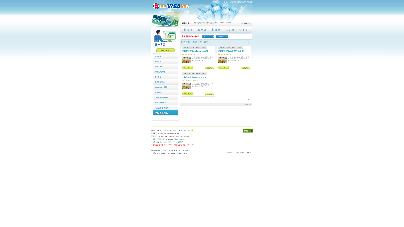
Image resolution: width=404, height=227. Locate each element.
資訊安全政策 (173, 150)
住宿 (243, 29)
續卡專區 (158, 77)
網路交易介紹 (160, 71)
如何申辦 (158, 61)
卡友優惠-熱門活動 (162, 107)
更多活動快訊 (246, 23)
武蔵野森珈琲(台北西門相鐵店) (231, 51)
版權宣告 (164, 150)
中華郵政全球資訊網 (229, 2)
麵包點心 (198, 47)
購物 (216, 29)
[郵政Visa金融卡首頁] (171, 6)
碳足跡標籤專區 (160, 102)
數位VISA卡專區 (161, 87)
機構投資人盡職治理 (184, 150)
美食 (188, 29)
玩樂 (230, 29)
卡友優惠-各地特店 (162, 113)
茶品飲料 (191, 47)
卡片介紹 (158, 56)
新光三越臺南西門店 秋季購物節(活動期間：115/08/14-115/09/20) (212, 23)
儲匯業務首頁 (241, 2)
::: (152, 14)
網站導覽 (250, 2)
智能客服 (153, 142)
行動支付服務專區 (161, 97)
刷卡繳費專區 (160, 82)
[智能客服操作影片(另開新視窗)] (157, 142)
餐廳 (203, 47)
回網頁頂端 (247, 104)
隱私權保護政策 (155, 150)
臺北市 (186, 47)
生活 (202, 29)
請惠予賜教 (187, 130)
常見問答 (158, 92)
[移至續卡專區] (165, 53)
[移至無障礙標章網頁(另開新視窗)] (248, 131)
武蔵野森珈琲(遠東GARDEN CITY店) (197, 77)
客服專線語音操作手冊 (166, 142)
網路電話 (179, 142)
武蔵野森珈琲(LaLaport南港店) (195, 51)
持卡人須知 (159, 66)
